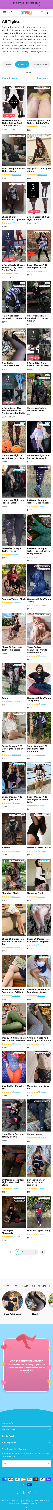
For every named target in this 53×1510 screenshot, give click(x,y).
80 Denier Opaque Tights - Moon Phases (38, 501)
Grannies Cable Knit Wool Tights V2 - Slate (39, 1039)
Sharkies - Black (10, 893)
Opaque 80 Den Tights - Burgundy (39, 699)
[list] (26, 64)
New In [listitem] (8, 64)
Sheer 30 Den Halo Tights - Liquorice (12, 648)
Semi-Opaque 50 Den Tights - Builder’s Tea (38, 121)
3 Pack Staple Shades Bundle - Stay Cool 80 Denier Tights (13, 267)
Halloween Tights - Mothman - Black (37, 409)
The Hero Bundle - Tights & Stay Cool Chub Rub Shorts (12, 123)
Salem (5, 698)
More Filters (9, 78)
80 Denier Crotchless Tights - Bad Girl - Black (13, 1182)
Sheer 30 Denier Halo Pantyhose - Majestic (38, 940)
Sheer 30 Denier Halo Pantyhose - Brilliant (13, 990)
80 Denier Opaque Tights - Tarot (11, 549)
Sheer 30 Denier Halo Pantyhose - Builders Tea (13, 941)
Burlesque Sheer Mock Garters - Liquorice (36, 1182)
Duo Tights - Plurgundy (8, 1231)
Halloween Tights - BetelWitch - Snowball (14, 317)
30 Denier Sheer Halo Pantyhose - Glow (38, 990)
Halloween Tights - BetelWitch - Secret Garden (37, 318)
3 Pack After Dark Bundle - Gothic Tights (39, 364)
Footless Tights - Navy (39, 1230)
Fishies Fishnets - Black (39, 847)
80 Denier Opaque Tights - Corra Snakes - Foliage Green (39, 551)
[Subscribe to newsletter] (48, 1463)
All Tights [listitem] (22, 64)
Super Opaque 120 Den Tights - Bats (12, 798)
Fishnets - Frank (35, 893)
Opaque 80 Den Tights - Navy (39, 600)
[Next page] (42, 1252)
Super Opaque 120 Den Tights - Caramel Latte (38, 799)
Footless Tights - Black (14, 599)
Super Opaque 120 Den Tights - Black (37, 266)
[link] (42, 12)
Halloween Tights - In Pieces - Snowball (38, 456)
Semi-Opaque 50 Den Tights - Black (13, 169)
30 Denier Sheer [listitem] (41, 64)
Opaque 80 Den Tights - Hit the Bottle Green (14, 1039)
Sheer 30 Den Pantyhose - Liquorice (13, 218)
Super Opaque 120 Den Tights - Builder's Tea (13, 749)
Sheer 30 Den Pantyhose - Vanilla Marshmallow (37, 650)
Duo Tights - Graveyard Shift (10, 364)
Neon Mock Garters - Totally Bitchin (13, 1135)
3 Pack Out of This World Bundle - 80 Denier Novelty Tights (13, 410)
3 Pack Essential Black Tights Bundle (38, 218)
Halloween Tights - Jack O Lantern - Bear (13, 456)
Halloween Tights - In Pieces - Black (13, 501)
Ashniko (6, 847)
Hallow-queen (34, 1134)
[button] (4, 12)
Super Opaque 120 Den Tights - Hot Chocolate (37, 749)
